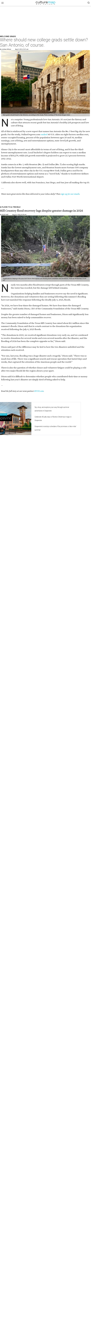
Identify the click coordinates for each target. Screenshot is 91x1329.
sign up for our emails (70, 194)
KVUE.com (39, 391)
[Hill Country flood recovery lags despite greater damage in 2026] (45, 248)
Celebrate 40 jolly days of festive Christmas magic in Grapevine (53, 418)
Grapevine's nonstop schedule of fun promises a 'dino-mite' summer (55, 428)
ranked (44, 134)
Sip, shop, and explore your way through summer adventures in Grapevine (52, 409)
